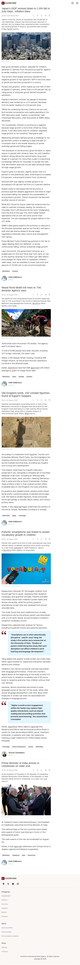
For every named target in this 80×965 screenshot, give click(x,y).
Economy (15, 271)
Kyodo (10, 29)
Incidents (29, 376)
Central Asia (31, 855)
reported (18, 507)
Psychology (5, 746)
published (17, 548)
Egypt (14, 515)
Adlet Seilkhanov (15, 277)
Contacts (5, 951)
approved (35, 368)
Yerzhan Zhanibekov (16, 752)
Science (30, 746)
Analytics (5, 908)
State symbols (6, 932)
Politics (4, 900)
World (4, 912)
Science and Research (19, 746)
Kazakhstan (6, 896)
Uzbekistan (15, 855)
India (23, 855)
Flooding (21, 376)
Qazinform (36, 303)
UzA (45, 779)
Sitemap (4, 947)
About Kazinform (7, 928)
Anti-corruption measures (10, 936)
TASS (14, 306)
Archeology (22, 515)
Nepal (14, 376)
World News (6, 271)
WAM (27, 413)
